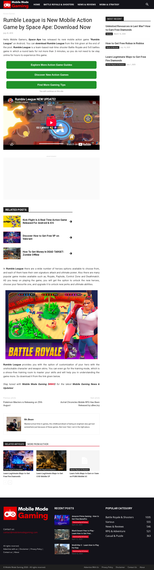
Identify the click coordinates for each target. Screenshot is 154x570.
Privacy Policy (36, 549)
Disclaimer (24, 549)
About (16, 552)
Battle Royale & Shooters (59, 4)
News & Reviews (87, 4)
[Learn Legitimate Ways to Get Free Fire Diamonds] (18, 460)
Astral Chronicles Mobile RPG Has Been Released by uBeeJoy (80, 404)
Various (109, 34)
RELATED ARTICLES (14, 444)
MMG (52, 384)
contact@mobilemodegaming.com (20, 532)
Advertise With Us (91, 567)
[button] (147, 4)
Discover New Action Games (51, 74)
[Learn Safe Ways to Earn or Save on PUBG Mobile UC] (85, 460)
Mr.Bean (29, 419)
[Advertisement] (51, 179)
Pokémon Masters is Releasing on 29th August (22, 404)
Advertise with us (10, 549)
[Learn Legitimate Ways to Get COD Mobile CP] (51, 460)
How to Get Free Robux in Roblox (125, 43)
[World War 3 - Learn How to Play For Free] (61, 549)
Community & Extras (80, 522)
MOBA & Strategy (109, 4)
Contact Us (132, 567)
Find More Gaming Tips (51, 84)
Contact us (7, 552)
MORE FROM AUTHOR (38, 444)
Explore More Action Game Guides (51, 64)
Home (37, 4)
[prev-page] (5, 482)
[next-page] (10, 482)
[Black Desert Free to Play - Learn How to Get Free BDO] (61, 534)
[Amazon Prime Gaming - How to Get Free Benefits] (61, 520)
